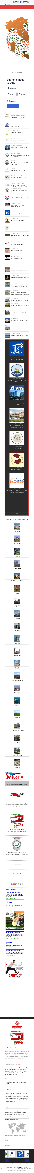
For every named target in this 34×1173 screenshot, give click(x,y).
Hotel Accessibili (15, 1116)
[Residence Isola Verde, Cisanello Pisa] (16, 415)
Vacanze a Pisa (15, 1100)
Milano (25, 1082)
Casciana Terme (20, 175)
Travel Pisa (7, 1096)
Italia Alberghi (18, 1112)
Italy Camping (17, 1114)
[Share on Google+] (15, 884)
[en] (17, 1)
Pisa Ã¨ (20, 1100)
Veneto (17, 767)
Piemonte (17, 655)
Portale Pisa (7, 1095)
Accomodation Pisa (23, 1098)
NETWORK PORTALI (22, 1167)
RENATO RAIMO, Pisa (16, 250)
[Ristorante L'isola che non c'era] (16, 370)
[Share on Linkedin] (16, 884)
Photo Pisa (19, 1095)
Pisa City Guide (11, 1093)
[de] (24, 1)
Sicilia (17, 705)
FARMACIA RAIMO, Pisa (17, 132)
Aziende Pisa (14, 1095)
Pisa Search (13, 1096)
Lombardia (17, 618)
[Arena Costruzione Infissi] (16, 392)
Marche (17, 643)
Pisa (17, 123)
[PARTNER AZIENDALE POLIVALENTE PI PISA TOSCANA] (20, 1154)
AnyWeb (4, 1164)
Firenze (13, 1082)
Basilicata (17, 543)
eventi (16, 268)
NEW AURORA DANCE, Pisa (18, 170)
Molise (17, 630)
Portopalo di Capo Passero (21, 114)
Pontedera (19, 203)
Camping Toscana (9, 1114)
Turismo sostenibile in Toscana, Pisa (19, 335)
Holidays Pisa (8, 1100)
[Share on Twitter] (20, 884)
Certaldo (18, 153)
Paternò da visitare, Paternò (17, 328)
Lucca (18, 160)
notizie (16, 283)
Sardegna (17, 693)
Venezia (17, 1082)
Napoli (6, 1083)
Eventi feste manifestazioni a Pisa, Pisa (20, 277)
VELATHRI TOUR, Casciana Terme (19, 177)
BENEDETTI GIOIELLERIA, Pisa (19, 140)
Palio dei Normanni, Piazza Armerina (19, 270)
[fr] (21, 1)
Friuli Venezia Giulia (17, 581)
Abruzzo (17, 531)
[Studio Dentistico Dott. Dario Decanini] (16, 480)
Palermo (22, 1082)
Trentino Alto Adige (17, 730)
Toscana (17, 718)
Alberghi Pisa (8, 1098)
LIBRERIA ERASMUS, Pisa (17, 220)
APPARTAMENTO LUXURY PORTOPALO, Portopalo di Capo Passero (18, 117)
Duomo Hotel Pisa (11, 1101)
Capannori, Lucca (21, 183)
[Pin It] (18, 884)
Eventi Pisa (24, 1093)
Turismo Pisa (26, 1095)
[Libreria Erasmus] (16, 459)
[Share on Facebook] (11, 884)
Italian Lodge (21, 1111)
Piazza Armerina (18, 145)
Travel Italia (11, 1112)
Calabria (17, 556)
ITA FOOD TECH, (15, 228)
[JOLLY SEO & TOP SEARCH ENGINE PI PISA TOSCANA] (28, 1154)
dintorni (16, 290)
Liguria (17, 606)
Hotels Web (7, 1111)
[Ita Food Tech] (16, 438)
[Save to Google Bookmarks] (13, 884)
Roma (9, 1082)
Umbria (17, 742)
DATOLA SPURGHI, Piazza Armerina (20, 198)
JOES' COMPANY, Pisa (16, 258)
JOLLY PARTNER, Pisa (16, 213)
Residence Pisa (14, 1098)
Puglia (17, 668)
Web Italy (24, 1112)
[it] (14, 1)
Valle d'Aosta (17, 755)
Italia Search (29, 1164)
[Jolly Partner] (16, 348)
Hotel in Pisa (19, 1096)
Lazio (17, 593)
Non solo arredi (23, 1116)
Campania (17, 568)
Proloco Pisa (18, 1093)
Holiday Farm (14, 1111)
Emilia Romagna (17, 680)
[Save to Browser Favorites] (22, 884)
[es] (27, 1)
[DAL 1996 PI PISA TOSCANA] (12, 1154)
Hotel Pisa (25, 1096)
